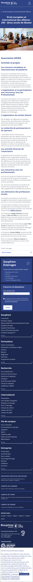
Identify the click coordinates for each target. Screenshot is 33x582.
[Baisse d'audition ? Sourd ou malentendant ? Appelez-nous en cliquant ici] (23, 535)
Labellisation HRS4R (7, 386)
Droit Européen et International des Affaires (17, 12)
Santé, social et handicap (9, 437)
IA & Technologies (9, 278)
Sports (3, 432)
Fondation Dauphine (7, 333)
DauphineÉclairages (9, 263)
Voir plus (3, 335)
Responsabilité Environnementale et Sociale (15, 323)
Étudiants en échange (8, 403)
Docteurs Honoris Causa (9, 374)
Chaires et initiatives (7, 383)
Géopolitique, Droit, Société (11, 272)
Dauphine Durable (7, 325)
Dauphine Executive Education (14, 476)
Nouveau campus (6, 321)
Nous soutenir (5, 456)
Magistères (4, 354)
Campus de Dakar (6, 412)
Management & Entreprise (11, 276)
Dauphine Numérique (8, 328)
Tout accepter (24, 574)
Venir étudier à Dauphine (9, 400)
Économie (7, 274)
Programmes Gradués (8, 359)
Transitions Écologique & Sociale (13, 280)
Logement (4, 429)
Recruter (4, 461)
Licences (3, 350)
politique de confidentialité (11, 301)
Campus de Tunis (6, 410)
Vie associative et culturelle (9, 427)
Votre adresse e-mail (9, 291)
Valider (7, 307)
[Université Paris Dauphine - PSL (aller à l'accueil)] (9, 3)
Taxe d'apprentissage (8, 458)
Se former (4, 466)
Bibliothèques (5, 439)
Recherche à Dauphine (8, 376)
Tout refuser (6, 576)
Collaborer (4, 463)
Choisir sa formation (7, 345)
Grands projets (6, 454)
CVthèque (4, 379)
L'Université (5, 318)
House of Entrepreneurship (10, 330)
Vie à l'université (6, 425)
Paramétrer (15, 576)
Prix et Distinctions (7, 371)
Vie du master (6, 252)
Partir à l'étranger (6, 405)
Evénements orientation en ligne (11, 347)
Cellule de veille (6, 434)
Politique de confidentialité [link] (10, 579)
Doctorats (4, 357)
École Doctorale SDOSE (8, 381)
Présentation (5, 398)
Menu (29, 4)
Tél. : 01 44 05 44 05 (5, 536)
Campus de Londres (7, 408)
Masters (3, 352)
